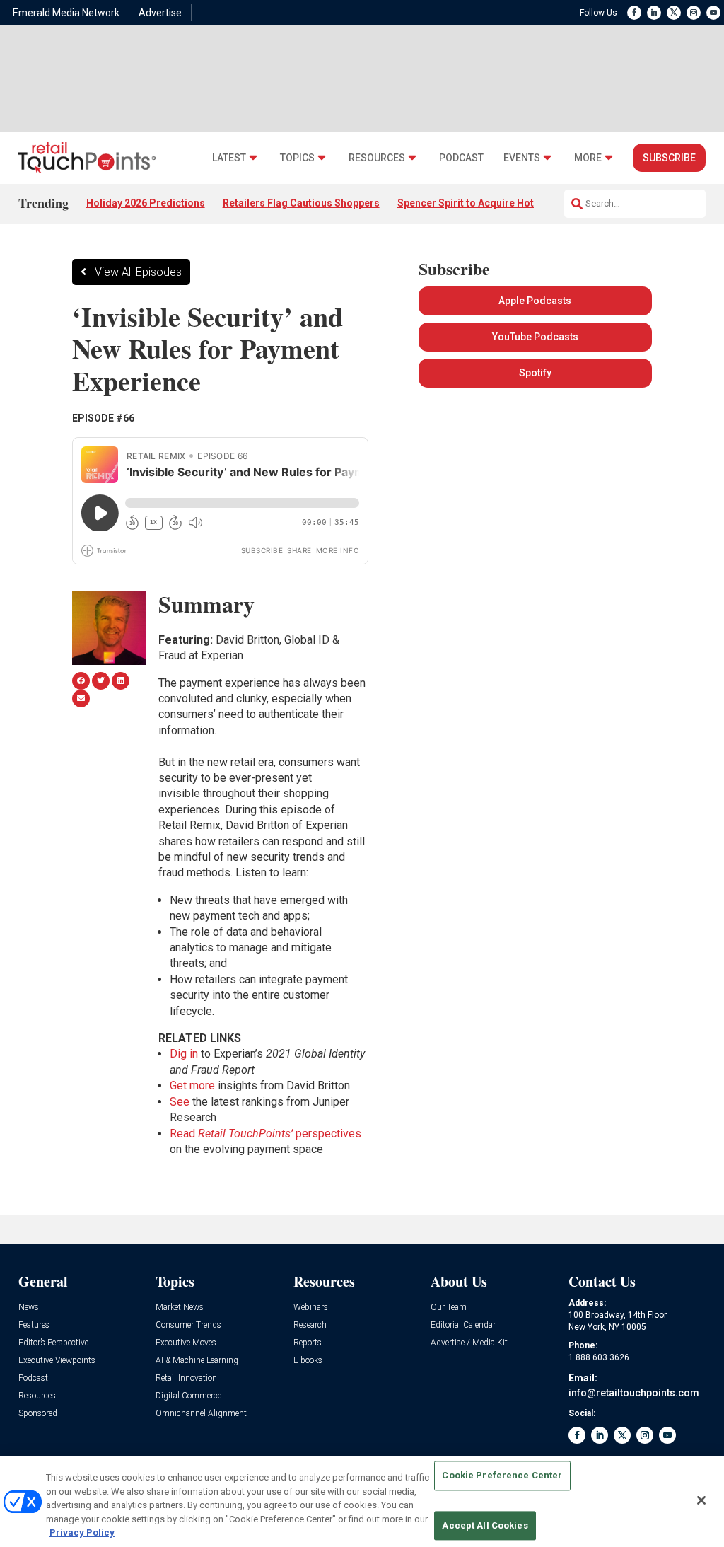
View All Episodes (138, 272)
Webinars (310, 1307)
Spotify (535, 372)
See (179, 1101)
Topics (297, 158)
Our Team (449, 1307)
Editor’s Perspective (53, 1343)
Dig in (184, 1053)
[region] (362, 1501)
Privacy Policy (82, 1532)
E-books (307, 1360)
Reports (307, 1343)
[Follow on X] (674, 13)
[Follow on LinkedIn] (654, 13)
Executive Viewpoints (56, 1360)
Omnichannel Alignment (201, 1413)
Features (33, 1325)
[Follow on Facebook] (634, 13)
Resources (377, 158)
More (588, 158)
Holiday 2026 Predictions (145, 203)
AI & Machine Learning (197, 1360)
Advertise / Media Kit (469, 1343)
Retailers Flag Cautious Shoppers (301, 203)
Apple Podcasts (534, 300)
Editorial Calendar (463, 1325)
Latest (229, 158)
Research (310, 1325)
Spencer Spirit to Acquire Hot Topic (480, 203)
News (28, 1307)
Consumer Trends (188, 1325)
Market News (180, 1307)
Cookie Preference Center (502, 1476)
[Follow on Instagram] (694, 13)
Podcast (461, 158)
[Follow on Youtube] (713, 13)
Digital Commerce (188, 1396)
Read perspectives (265, 1133)
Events (521, 158)
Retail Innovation (186, 1378)
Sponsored (37, 1413)
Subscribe (669, 157)
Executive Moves (186, 1343)
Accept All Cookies (484, 1525)
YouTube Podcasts (535, 336)
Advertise (160, 13)
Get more (192, 1085)
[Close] (701, 1500)
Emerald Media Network (66, 13)
